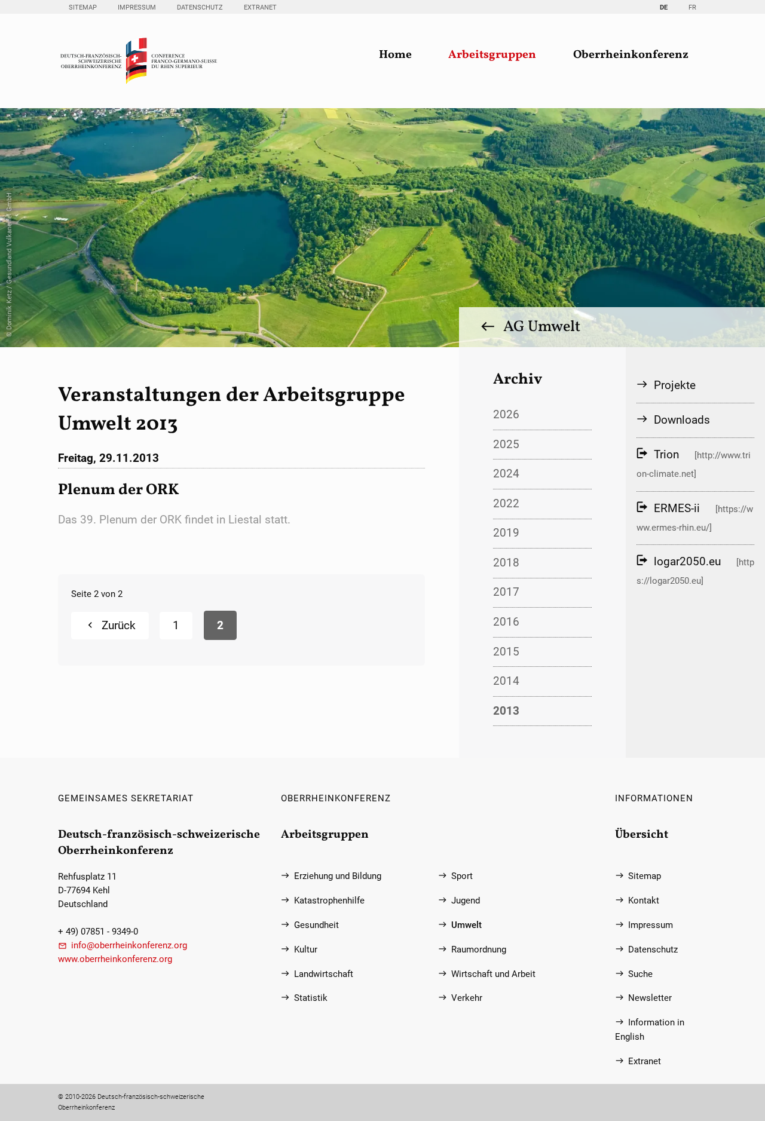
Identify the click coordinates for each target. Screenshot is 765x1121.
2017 (506, 592)
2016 (506, 622)
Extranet (260, 7)
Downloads (682, 420)
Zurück (119, 625)
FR (692, 7)
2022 (506, 503)
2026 (506, 414)
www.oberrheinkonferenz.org (115, 959)
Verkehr (466, 998)
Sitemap (83, 7)
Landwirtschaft (323, 974)
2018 (506, 562)
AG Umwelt (541, 327)
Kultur (305, 950)
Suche (640, 974)
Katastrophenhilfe (329, 901)
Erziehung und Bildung (337, 876)
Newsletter (650, 998)
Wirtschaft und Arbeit (493, 974)
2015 (506, 651)
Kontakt (643, 901)
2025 (506, 444)
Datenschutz (200, 7)
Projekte (675, 385)
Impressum (137, 7)
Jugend (465, 901)
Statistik (311, 998)
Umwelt (466, 925)
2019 (506, 533)
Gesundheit (316, 925)
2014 (506, 681)
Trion (666, 454)
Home (395, 55)
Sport (462, 876)
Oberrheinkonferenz (630, 55)
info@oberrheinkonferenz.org (129, 946)
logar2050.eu (687, 561)
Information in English (649, 1030)
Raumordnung (478, 950)
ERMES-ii (677, 508)
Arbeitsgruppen (492, 55)
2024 (506, 473)
